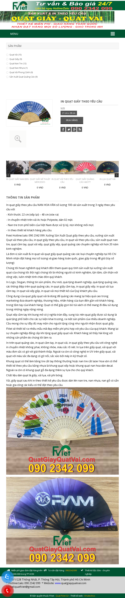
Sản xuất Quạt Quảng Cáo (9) (23, 76)
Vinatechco (89, 595)
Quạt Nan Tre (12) (17, 63)
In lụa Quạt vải (92, 179)
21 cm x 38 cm (68, 113)
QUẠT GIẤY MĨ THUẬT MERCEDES (24, 180)
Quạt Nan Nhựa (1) (18, 67)
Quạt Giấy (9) (15, 59)
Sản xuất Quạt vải (114, 179)
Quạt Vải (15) (15, 54)
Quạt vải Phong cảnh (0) (21, 72)
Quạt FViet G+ (62, 595)
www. (58, 583)
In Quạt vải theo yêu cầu (47, 180)
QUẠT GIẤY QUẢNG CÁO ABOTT (69, 180)
